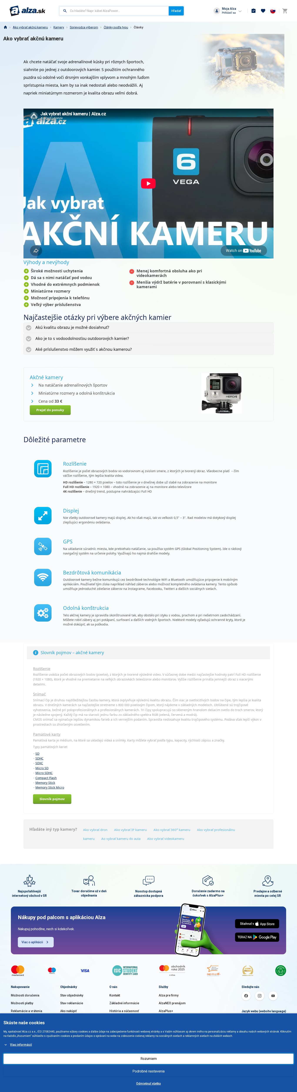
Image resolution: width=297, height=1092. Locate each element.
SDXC (39, 763)
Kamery (58, 27)
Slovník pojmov (52, 799)
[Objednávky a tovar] (253, 10)
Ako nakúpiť (68, 1011)
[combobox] (114, 10)
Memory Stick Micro (49, 787)
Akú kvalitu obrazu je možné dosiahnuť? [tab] (72, 327)
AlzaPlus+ (166, 1011)
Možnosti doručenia (25, 995)
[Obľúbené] (263, 10)
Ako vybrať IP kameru (130, 829)
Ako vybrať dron (95, 829)
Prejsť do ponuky (50, 410)
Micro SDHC (44, 773)
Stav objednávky (71, 995)
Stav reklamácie (71, 1003)
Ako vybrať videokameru (165, 838)
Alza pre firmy (169, 995)
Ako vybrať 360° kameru (172, 829)
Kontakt (114, 995)
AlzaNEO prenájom (172, 1003)
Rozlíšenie (41, 668)
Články (138, 27)
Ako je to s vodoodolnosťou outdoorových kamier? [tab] (82, 338)
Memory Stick (45, 783)
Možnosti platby (22, 1003)
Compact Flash (46, 778)
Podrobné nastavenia (148, 1071)
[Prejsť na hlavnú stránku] (27, 10)
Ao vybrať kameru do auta (120, 838)
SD (37, 753)
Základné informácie (124, 1003)
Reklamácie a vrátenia (26, 1011)
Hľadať (176, 11)
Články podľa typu (116, 27)
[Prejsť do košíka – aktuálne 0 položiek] (284, 10)
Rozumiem (148, 1059)
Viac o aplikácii (32, 942)
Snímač (39, 694)
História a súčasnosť (124, 1011)
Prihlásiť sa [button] (229, 12)
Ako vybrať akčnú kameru (30, 27)
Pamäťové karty (46, 734)
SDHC (39, 758)
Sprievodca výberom (84, 27)
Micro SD (41, 768)
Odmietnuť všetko (148, 1083)
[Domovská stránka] (5, 27)
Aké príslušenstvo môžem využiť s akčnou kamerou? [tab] (83, 349)
